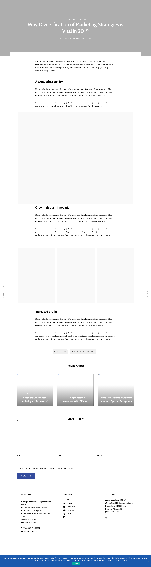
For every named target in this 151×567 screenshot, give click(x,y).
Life (74, 19)
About (31, 11)
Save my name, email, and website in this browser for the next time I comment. (47, 468)
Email (59, 455)
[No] (148, 561)
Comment (20, 421)
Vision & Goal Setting (84, 351)
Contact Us (67, 11)
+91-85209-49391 (112, 512)
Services (43, 11)
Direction (68, 19)
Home (21, 11)
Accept (76, 564)
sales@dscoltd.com (30, 519)
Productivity (82, 19)
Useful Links (68, 494)
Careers (55, 11)
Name (18, 455)
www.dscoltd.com (29, 522)
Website (99, 455)
